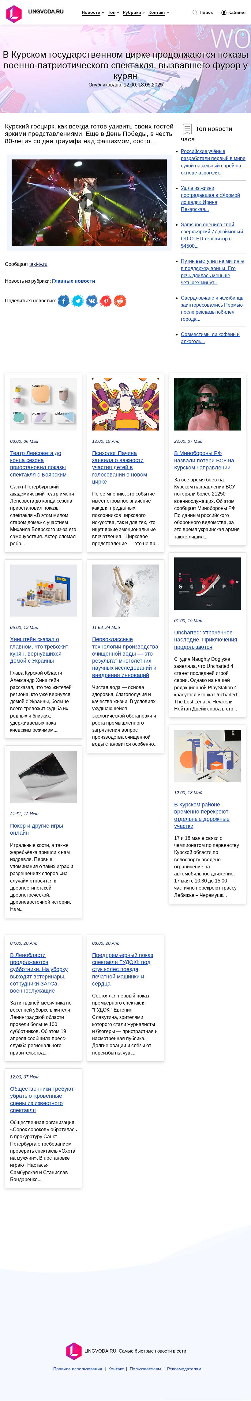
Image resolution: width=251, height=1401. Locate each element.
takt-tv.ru (38, 264)
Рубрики (132, 12)
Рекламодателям (184, 1369)
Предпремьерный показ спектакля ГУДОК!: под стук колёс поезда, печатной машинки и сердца (122, 969)
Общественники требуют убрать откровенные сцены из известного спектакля (42, 1099)
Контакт (156, 12)
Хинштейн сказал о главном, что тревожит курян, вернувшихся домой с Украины (39, 650)
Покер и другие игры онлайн (36, 829)
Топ (111, 12)
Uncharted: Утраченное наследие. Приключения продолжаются (205, 640)
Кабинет (236, 12)
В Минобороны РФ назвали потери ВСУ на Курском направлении (204, 460)
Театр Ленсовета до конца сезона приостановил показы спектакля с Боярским (38, 464)
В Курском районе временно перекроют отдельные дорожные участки (202, 815)
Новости (91, 12)
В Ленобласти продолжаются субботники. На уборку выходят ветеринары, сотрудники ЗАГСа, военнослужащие (39, 973)
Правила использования (77, 1369)
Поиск (205, 12)
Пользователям (145, 1369)
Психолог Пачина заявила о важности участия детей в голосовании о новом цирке (119, 467)
